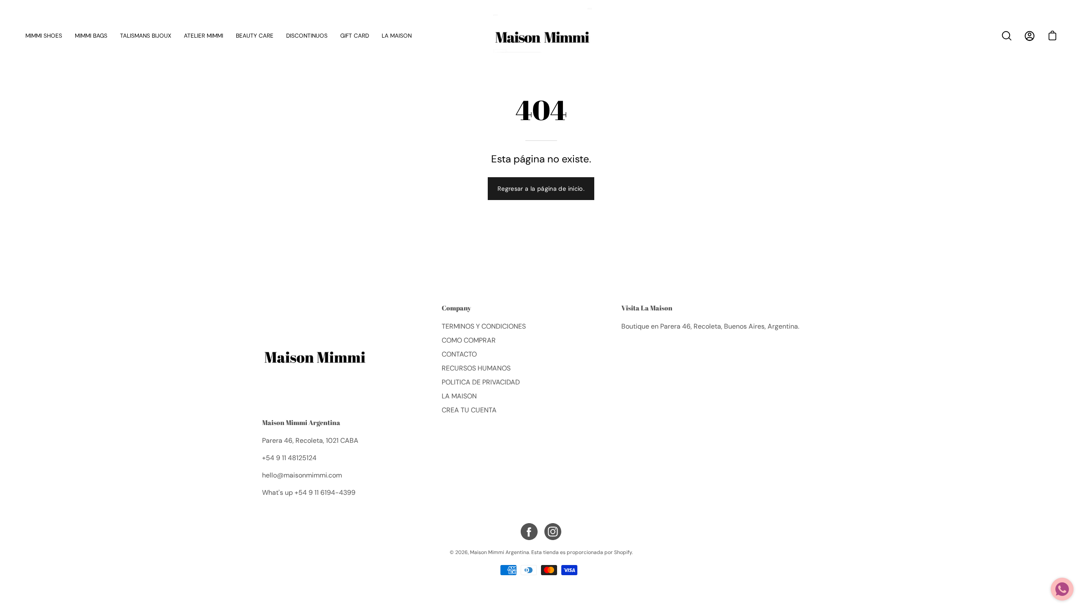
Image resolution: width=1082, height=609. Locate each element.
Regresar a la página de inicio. (541, 188)
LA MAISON (459, 396)
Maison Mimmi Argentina (301, 422)
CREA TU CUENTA (469, 410)
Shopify (623, 552)
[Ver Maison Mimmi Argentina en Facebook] (529, 531)
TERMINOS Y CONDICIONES (484, 326)
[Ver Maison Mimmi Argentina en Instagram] (552, 531)
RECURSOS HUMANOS (476, 368)
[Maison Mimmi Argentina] (541, 35)
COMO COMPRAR (469, 340)
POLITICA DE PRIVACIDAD (481, 382)
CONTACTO (459, 354)
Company (456, 308)
